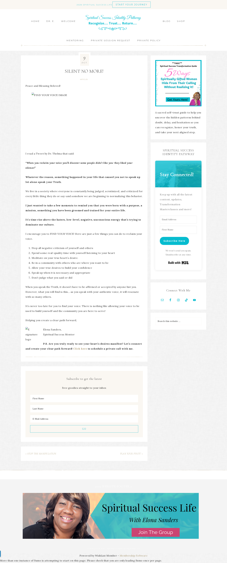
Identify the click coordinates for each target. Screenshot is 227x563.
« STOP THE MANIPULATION (40, 453)
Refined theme (115, 548)
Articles (84, 79)
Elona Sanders (113, 22)
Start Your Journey (131, 4)
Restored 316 (133, 548)
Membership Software (134, 555)
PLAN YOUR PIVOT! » (131, 453)
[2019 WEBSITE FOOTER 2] (111, 537)
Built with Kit (178, 262)
